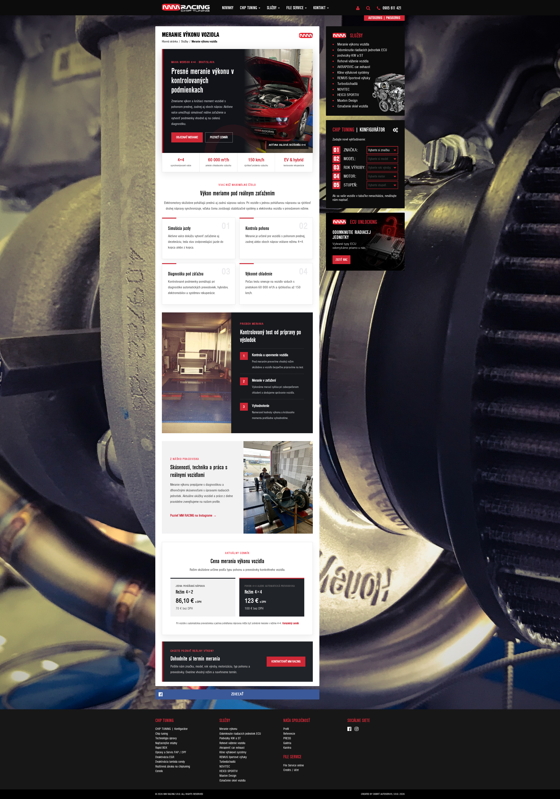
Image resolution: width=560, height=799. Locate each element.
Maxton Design (347, 101)
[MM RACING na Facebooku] (351, 729)
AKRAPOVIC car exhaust (353, 67)
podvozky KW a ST (350, 56)
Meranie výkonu (228, 729)
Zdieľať (237, 694)
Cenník (159, 771)
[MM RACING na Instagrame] (358, 729)
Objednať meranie (187, 137)
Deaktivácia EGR (164, 757)
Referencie (289, 733)
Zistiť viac (341, 260)
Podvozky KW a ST (230, 738)
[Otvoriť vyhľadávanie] (368, 8)
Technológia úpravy (166, 738)
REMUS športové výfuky (353, 78)
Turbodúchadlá (347, 84)
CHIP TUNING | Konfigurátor (171, 729)
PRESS (287, 738)
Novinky (227, 7)
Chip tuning (249, 7)
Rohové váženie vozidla (352, 61)
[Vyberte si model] (382, 159)
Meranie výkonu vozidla (353, 44)
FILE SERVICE (295, 7)
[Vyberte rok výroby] (382, 168)
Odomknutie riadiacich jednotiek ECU (362, 50)
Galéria (287, 743)
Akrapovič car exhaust (232, 747)
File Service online (293, 765)
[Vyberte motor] (382, 176)
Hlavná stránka (170, 41)
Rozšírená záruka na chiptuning (172, 766)
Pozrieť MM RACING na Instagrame (193, 515)
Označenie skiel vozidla (352, 106)
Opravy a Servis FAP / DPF (170, 752)
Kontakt (320, 7)
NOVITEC (343, 89)
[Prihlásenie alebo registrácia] (358, 8)
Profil (286, 729)
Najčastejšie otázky (166, 743)
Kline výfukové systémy (353, 73)
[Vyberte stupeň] (382, 185)
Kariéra (287, 747)
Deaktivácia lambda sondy (170, 761)
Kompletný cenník (290, 623)
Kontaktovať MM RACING (286, 661)
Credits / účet (291, 770)
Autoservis (375, 18)
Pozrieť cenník (219, 137)
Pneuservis (393, 18)
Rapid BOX (161, 747)
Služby (272, 7)
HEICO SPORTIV (348, 95)
